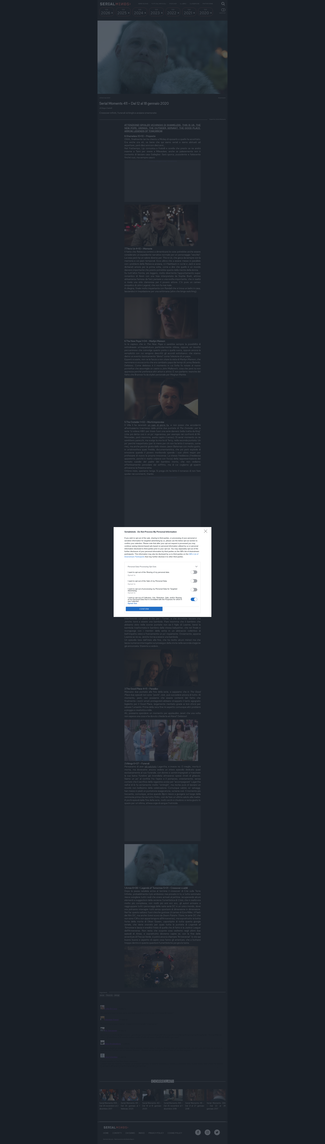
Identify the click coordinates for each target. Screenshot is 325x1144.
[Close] (206, 532)
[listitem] (162, 566)
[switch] (194, 572)
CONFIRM (144, 609)
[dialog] (162, 572)
